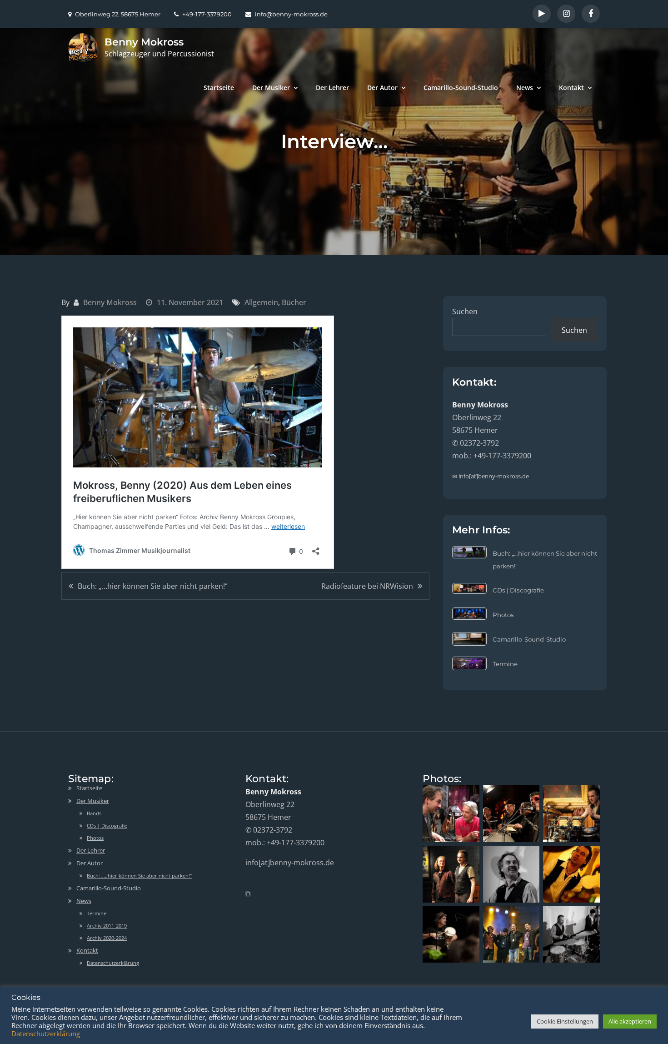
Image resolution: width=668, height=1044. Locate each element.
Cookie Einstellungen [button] (565, 1021)
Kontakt (571, 87)
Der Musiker (271, 87)
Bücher (294, 302)
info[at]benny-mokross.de (289, 863)
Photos (503, 614)
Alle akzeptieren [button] (629, 1021)
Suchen (465, 311)
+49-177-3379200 (207, 14)
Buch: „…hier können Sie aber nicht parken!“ (153, 586)
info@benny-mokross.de (291, 14)
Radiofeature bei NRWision (367, 586)
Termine (505, 664)
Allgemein (261, 302)
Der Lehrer (332, 87)
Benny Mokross (144, 42)
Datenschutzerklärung (113, 962)
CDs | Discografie (518, 590)
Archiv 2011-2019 (107, 925)
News (524, 87)
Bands (94, 813)
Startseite (219, 87)
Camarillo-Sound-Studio (461, 87)
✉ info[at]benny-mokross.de (490, 476)
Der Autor (382, 87)
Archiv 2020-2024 (107, 937)
